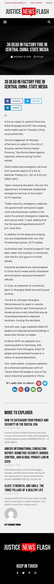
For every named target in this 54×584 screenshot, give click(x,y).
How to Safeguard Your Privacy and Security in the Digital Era (26, 422)
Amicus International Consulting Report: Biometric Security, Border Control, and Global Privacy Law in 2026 (26, 455)
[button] (5, 22)
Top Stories (36, 3)
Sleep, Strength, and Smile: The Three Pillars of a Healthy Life (24, 488)
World (49, 3)
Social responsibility (16, 3)
